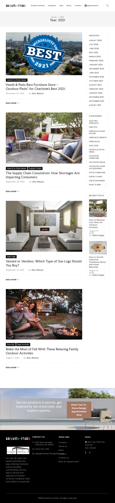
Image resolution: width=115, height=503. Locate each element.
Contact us (64, 458)
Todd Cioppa (98, 235)
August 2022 (95, 85)
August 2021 (95, 105)
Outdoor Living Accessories (97, 167)
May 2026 (93, 52)
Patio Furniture (97, 172)
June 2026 (94, 48)
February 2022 (96, 89)
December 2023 (96, 77)
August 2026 (95, 40)
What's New (95, 184)
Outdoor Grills (97, 162)
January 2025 (96, 64)
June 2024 (94, 72)
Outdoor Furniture (94, 157)
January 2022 (95, 93)
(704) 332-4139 (42, 449)
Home (54, 17)
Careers (62, 454)
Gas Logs (11, 256)
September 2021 (96, 101)
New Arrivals (23, 344)
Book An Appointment (69, 461)
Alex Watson (38, 93)
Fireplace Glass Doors (97, 132)
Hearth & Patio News (16, 80)
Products (63, 442)
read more (11, 103)
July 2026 (93, 44)
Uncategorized (97, 180)
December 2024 (96, 68)
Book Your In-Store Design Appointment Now (79, 409)
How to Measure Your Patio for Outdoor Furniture (97, 223)
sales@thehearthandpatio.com (49, 453)
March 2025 (95, 56)
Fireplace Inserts (98, 137)
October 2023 (96, 81)
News (61, 450)
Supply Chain (35, 168)
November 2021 (96, 97)
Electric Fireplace (94, 122)
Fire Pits (10, 344)
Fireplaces (94, 141)
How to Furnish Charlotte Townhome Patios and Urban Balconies (97, 262)
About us (63, 446)
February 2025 (96, 60)
